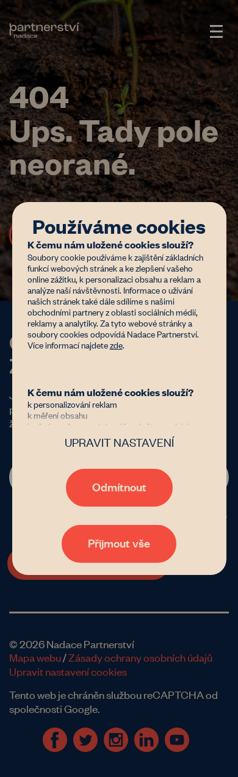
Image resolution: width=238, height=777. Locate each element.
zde (116, 344)
